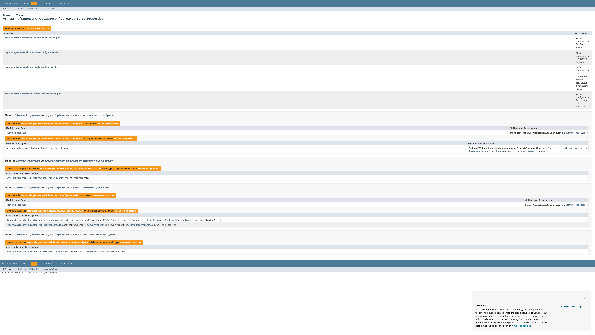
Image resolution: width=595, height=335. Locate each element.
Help (69, 3)
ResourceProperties (141, 225)
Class (26, 3)
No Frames (33, 9)
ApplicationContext (50, 225)
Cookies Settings (571, 306)
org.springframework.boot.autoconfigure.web (31, 67)
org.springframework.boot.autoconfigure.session (32, 52)
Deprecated (51, 3)
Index (62, 3)
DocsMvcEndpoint (526, 151)
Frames (22, 9)
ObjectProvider (37, 178)
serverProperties (575, 133)
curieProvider (549, 148)
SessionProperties (17, 178)
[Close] (584, 298)
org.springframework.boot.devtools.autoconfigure (33, 94)
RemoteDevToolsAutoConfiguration (26, 251)
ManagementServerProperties (485, 151)
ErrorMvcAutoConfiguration (22, 225)
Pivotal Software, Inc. (29, 273)
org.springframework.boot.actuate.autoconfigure (33, 38)
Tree (40, 3)
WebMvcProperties (113, 220)
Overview (6, 3)
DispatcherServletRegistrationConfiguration (33, 220)
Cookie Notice (522, 326)
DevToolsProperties (57, 251)
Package (17, 3)
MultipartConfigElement (178, 220)
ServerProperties (38, 28)
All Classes (50, 9)
